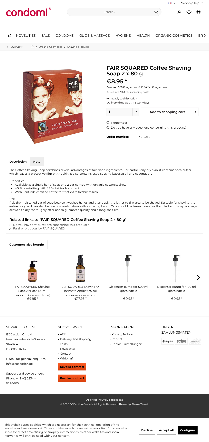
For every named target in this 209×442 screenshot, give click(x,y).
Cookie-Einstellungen (127, 344)
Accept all (166, 430)
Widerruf (66, 358)
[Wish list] (189, 12)
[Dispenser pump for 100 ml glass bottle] (177, 268)
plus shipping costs (137, 92)
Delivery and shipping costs (75, 341)
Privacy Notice (122, 334)
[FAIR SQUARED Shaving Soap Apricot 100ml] (32, 268)
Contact (65, 353)
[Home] (9, 36)
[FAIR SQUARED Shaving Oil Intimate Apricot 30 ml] (81, 268)
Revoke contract (72, 367)
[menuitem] (190, 3)
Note (36, 161)
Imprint (117, 339)
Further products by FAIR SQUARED (38, 228)
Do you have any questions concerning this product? (148, 127)
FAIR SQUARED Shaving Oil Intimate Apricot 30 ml (80, 289)
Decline (147, 430)
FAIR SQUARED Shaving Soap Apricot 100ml (32, 289)
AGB (63, 334)
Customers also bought (26, 244)
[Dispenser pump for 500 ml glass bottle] (129, 268)
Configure (187, 430)
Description (18, 161)
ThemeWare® (140, 404)
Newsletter (68, 349)
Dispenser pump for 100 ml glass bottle (176, 289)
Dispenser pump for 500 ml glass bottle (128, 289)
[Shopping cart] (198, 12)
